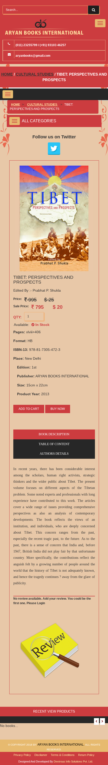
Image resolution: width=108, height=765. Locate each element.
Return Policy (86, 754)
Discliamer (40, 754)
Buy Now (57, 409)
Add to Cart (29, 409)
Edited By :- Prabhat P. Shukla (37, 290)
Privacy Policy (22, 754)
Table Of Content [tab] (54, 444)
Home (7, 74)
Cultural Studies (34, 74)
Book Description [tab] (54, 434)
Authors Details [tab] (54, 453)
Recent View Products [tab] (54, 711)
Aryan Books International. (61, 744)
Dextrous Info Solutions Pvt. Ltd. (73, 761)
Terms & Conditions (63, 754)
